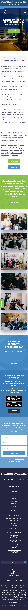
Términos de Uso (19, 459)
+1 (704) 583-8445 (14, 541)
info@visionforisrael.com (14, 540)
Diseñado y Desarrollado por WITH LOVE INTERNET (14, 605)
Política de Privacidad (14, 461)
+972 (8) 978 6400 (14, 551)
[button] (25, 13)
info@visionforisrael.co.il (14, 550)
